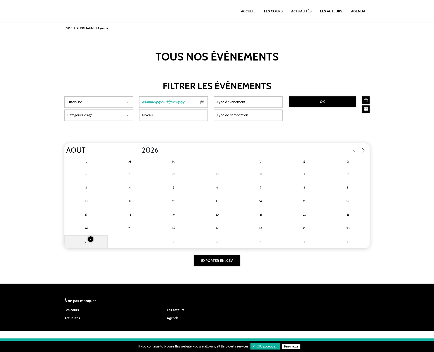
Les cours (273, 11)
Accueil (248, 11)
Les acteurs (331, 11)
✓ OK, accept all (265, 346)
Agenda (358, 11)
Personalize (291, 346)
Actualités (301, 11)
